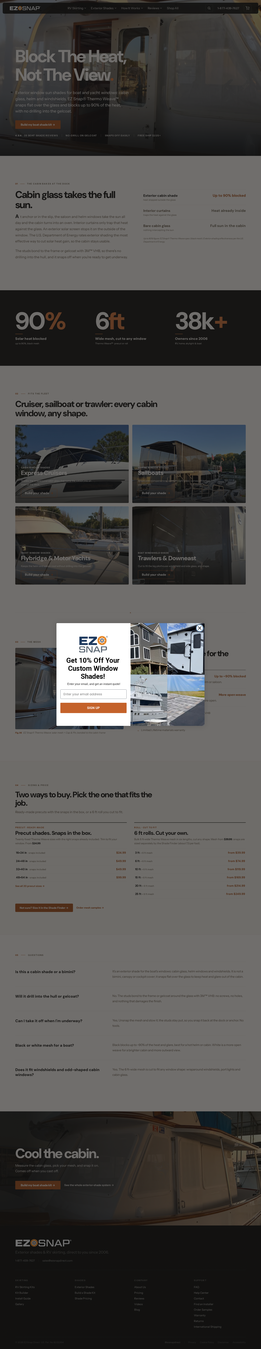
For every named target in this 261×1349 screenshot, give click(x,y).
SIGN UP (93, 708)
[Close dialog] (199, 628)
